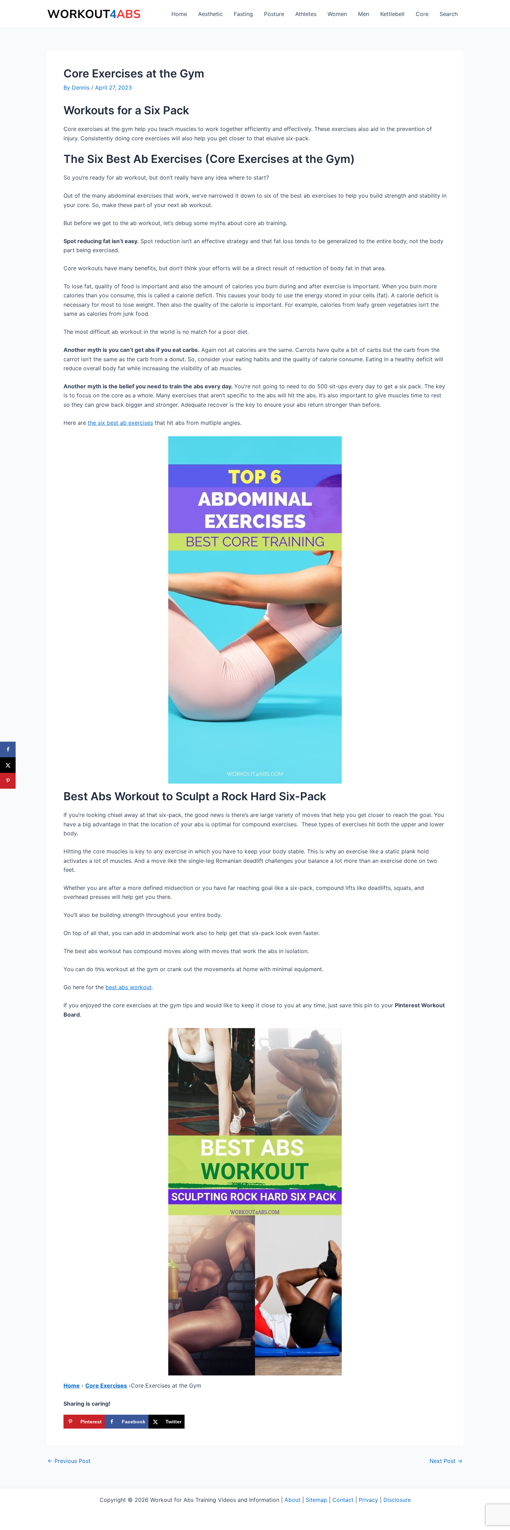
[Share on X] (8, 765)
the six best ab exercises (120, 422)
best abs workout (128, 987)
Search (449, 13)
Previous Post (69, 1461)
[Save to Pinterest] (8, 780)
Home (179, 13)
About (292, 1499)
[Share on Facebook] (8, 749)
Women (337, 13)
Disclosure (397, 1499)
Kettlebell (392, 13)
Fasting (243, 13)
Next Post (446, 1461)
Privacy (368, 1499)
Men (363, 13)
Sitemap (316, 1499)
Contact (343, 1499)
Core (422, 13)
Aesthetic (210, 13)
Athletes (305, 13)
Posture (274, 13)
